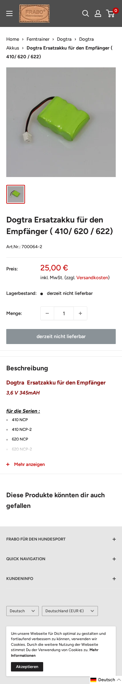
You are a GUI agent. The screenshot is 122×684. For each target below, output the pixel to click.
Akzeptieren (27, 666)
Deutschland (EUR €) (64, 610)
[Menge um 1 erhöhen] (80, 313)
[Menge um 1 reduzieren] (47, 313)
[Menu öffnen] (9, 13)
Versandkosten (92, 277)
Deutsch (17, 610)
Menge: (14, 313)
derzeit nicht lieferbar (61, 336)
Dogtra (64, 39)
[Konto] (98, 13)
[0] (110, 13)
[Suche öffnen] (85, 13)
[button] (106, 680)
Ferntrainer (38, 39)
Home (12, 39)
